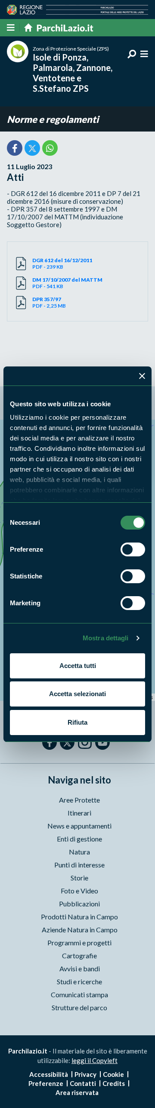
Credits (113, 1083)
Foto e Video (79, 890)
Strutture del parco (79, 1007)
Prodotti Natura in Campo (79, 916)
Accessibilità (48, 1074)
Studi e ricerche (79, 981)
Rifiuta (77, 722)
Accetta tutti (77, 665)
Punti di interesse (79, 865)
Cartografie (79, 955)
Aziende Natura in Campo (80, 929)
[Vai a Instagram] (85, 742)
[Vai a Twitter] (67, 742)
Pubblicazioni (79, 903)
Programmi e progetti (79, 942)
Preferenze (45, 1083)
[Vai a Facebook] (49, 742)
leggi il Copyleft (94, 1060)
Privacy (85, 1074)
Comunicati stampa (79, 994)
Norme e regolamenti (53, 119)
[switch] (133, 549)
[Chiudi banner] (142, 376)
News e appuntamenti (79, 826)
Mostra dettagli (106, 638)
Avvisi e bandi (79, 968)
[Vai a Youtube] (102, 742)
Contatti (83, 1083)
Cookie (113, 1074)
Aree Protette (79, 800)
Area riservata (77, 1092)
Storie (79, 878)
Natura (79, 852)
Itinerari (79, 813)
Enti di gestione (79, 839)
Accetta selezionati (77, 693)
